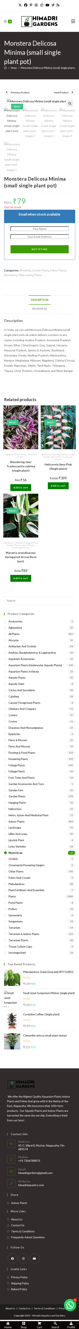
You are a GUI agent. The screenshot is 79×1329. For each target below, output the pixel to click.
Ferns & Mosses (18, 740)
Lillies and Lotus (18, 834)
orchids (13, 858)
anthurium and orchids (22, 646)
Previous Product (20, 92)
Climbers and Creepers (22, 708)
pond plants (16, 902)
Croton (13, 721)
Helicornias (56, 456)
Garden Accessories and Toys (26, 784)
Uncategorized (17, 952)
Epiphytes (14, 734)
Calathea (18, 542)
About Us (16, 1219)
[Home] (5, 67)
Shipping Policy (20, 1283)
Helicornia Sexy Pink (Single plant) (58, 466)
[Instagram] (41, 5)
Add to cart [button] (20, 487)
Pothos (13, 909)
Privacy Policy (19, 1277)
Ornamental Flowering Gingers (27, 865)
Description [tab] (39, 299)
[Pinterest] (31, 5)
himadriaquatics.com (31, 1185)
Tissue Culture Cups (20, 946)
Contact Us (17, 1225)
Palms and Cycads (19, 877)
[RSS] (58, 5)
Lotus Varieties (17, 846)
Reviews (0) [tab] (39, 308)
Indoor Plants (58, 270)
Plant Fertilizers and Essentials (26, 890)
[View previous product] (7, 92)
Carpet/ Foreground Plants (24, 702)
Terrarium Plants (18, 940)
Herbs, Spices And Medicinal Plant (28, 815)
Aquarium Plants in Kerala (24, 671)
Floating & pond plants (22, 752)
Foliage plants (30, 542)
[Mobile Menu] (73, 21)
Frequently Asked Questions (28, 1237)
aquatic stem (16, 684)
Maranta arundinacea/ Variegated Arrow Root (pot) (21, 557)
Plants (38, 275)
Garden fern (16, 790)
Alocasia (13, 640)
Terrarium (14, 927)
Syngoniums (16, 921)
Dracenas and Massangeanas (26, 727)
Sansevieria (15, 915)
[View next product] (72, 92)
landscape (67, 456)
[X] (20, 5)
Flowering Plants (59, 454)
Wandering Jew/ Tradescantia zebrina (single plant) (20, 466)
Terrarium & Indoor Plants (24, 934)
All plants (25, 270)
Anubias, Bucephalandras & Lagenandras (32, 652)
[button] (70, 103)
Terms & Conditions (23, 1231)
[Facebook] (26, 5)
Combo (13, 715)
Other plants (25, 275)
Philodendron (17, 884)
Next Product (61, 92)
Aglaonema (15, 627)
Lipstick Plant (16, 840)
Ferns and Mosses (19, 746)
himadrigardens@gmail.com (35, 1173)
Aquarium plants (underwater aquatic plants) (35, 665)
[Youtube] (47, 5)
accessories (15, 621)
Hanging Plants (12, 454)
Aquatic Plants (17, 677)
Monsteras (10, 275)
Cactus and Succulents (22, 690)
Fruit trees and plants (22, 777)
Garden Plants (40, 270)
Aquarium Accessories (22, 659)
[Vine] (52, 5)
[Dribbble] (36, 5)
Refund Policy (19, 1289)
